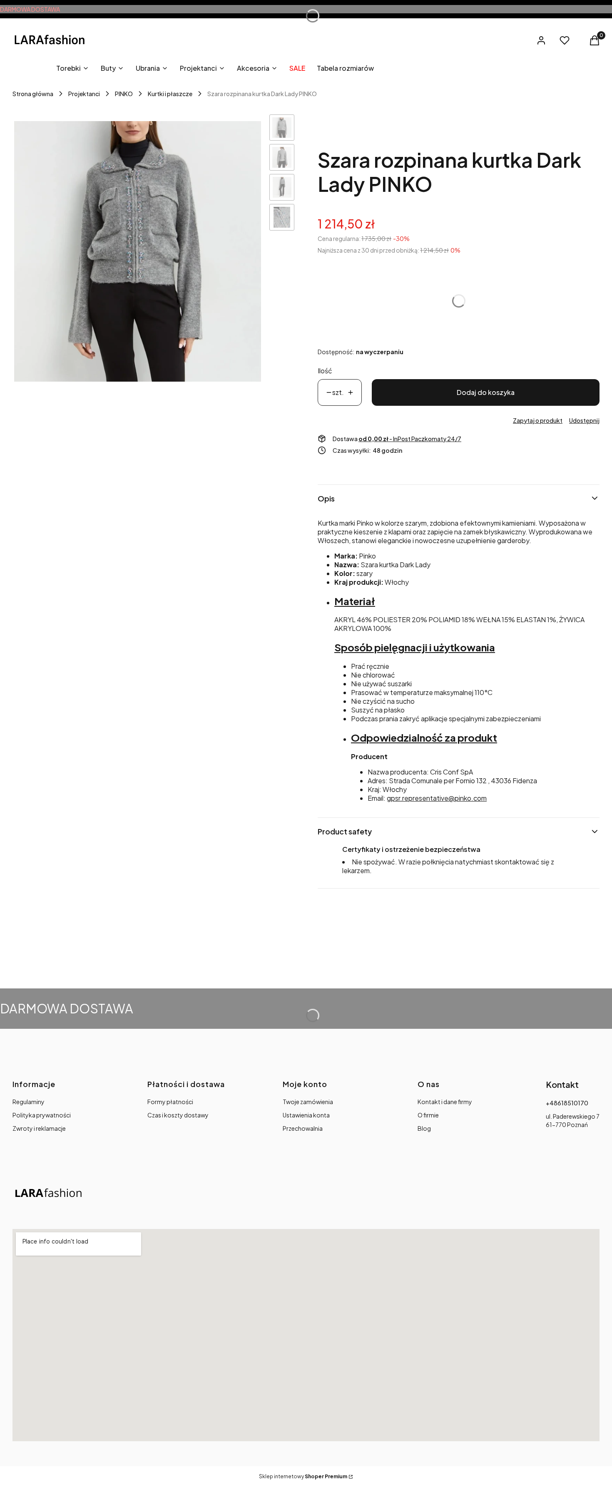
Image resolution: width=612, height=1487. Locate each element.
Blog (424, 1128)
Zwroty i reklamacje (39, 1128)
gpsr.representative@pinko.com (437, 798)
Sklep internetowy (303, 1476)
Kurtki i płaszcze (170, 93)
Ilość (325, 370)
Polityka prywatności (41, 1115)
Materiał (354, 601)
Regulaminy (28, 1101)
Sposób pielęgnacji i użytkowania (414, 647)
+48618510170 (567, 1103)
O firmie (428, 1115)
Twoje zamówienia (308, 1101)
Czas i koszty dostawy (178, 1115)
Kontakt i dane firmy (445, 1101)
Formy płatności (170, 1101)
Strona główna (32, 93)
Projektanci (84, 93)
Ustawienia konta (306, 1115)
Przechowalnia (303, 1128)
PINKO (124, 93)
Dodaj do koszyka (486, 392)
